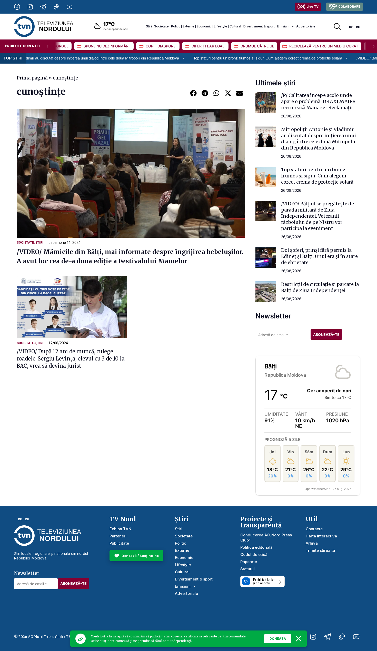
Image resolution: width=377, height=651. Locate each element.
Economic (204, 26)
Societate (161, 26)
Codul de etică (253, 554)
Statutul (247, 568)
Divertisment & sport (259, 26)
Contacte (314, 528)
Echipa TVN (120, 528)
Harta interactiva (321, 536)
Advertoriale (305, 26)
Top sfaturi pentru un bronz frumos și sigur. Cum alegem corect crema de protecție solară (241, 58)
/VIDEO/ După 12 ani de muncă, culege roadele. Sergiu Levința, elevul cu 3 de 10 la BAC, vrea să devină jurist (71, 358)
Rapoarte (248, 561)
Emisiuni (283, 26)
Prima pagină (32, 78)
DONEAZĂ (278, 638)
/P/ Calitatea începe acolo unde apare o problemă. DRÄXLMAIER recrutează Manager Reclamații (318, 101)
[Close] (298, 638)
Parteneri (118, 536)
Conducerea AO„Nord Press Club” (266, 538)
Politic (175, 26)
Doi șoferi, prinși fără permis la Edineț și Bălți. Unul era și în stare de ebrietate (319, 256)
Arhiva (312, 543)
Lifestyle (220, 26)
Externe (188, 26)
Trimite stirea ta (320, 550)
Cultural (235, 26)
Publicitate (119, 543)
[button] (193, 93)
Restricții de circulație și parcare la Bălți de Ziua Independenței (320, 287)
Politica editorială (256, 547)
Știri (149, 26)
